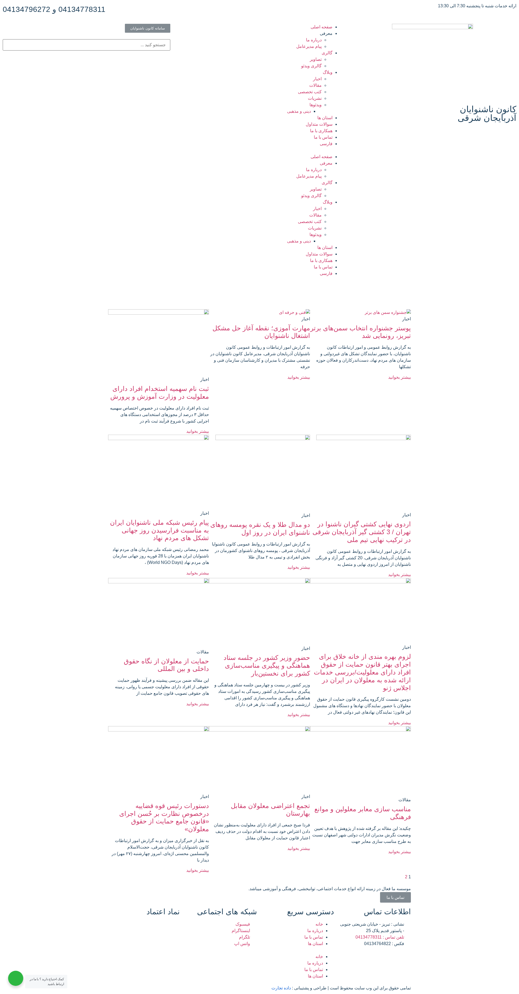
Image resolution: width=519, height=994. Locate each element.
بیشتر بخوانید (399, 377)
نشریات (315, 98)
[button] (259, 150)
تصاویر (316, 59)
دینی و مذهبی (299, 111)
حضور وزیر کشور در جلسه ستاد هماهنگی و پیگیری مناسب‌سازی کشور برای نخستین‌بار (267, 665)
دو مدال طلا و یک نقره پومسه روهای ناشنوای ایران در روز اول (260, 528)
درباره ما (314, 40)
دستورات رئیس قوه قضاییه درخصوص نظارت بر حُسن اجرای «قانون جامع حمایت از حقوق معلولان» (164, 817)
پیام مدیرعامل (309, 46)
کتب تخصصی (310, 91)
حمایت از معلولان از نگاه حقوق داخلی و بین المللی (166, 665)
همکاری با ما (321, 130)
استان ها (324, 117)
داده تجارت (281, 988)
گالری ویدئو (311, 66)
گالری (327, 53)
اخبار (317, 79)
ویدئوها (316, 104)
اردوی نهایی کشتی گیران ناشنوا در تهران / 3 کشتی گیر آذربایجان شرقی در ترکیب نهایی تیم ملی (361, 531)
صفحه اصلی (321, 27)
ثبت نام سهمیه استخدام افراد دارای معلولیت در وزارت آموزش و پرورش (159, 392)
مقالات (315, 85)
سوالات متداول (319, 124)
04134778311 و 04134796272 (54, 9)
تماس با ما (323, 137)
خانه (319, 924)
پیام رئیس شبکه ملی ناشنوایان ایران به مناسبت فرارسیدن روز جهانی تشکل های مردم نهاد (159, 530)
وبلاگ (327, 72)
